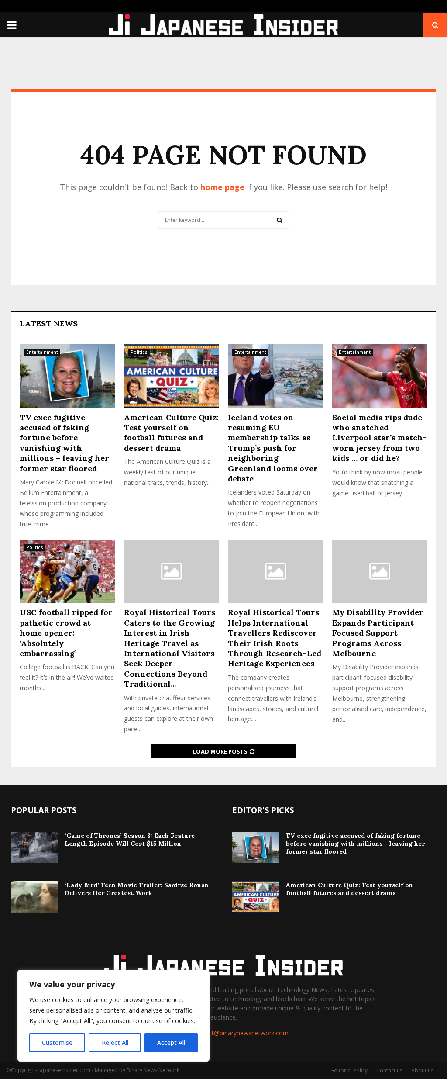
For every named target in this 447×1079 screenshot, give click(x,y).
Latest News (49, 323)
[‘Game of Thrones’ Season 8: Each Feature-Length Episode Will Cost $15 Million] (34, 847)
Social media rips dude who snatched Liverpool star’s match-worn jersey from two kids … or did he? (379, 437)
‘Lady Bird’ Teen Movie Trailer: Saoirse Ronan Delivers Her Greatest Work (137, 889)
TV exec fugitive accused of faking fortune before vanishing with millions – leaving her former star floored (64, 443)
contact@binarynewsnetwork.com (241, 1033)
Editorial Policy (349, 1070)
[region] (113, 1016)
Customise (57, 1042)
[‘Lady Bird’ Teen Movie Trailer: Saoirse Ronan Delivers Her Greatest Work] (34, 897)
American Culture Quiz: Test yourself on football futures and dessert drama (171, 432)
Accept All (171, 1042)
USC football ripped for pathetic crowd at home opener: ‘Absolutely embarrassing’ (66, 632)
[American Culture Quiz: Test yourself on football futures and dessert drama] (172, 376)
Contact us (389, 1070)
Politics (139, 352)
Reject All (115, 1042)
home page (222, 187)
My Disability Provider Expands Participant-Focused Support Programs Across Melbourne (377, 632)
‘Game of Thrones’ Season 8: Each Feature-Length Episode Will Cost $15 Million (131, 839)
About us (422, 1070)
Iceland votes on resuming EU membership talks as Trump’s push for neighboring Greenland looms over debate (273, 448)
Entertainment (42, 352)
